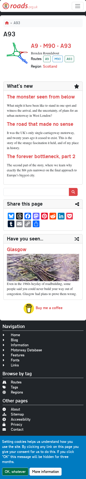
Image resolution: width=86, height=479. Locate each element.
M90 (57, 59)
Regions (17, 392)
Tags (14, 387)
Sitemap (17, 414)
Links (15, 365)
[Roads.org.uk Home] (20, 6)
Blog (14, 339)
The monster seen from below (41, 96)
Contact (17, 429)
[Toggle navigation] (77, 6)
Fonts (15, 360)
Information (20, 345)
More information (45, 471)
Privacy (16, 424)
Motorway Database (26, 350)
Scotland (50, 66)
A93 (69, 59)
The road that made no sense (40, 124)
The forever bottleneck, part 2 (41, 156)
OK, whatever (15, 471)
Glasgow (17, 249)
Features (17, 355)
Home (15, 334)
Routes (16, 382)
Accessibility (20, 419)
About (15, 409)
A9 (47, 59)
